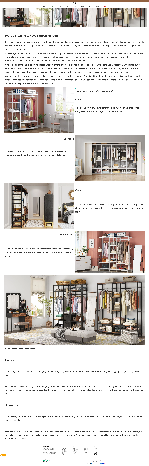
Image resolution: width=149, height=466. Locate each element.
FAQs (74, 453)
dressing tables (136, 205)
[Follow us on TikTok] (100, 461)
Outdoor (90, 6)
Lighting (68, 6)
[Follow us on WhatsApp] (87, 461)
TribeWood (95, 448)
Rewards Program (86, 448)
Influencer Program (86, 449)
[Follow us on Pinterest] (96, 461)
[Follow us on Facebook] (89, 461)
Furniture (44, 6)
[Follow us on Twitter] (92, 461)
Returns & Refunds (75, 450)
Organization (60, 6)
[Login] (98, 3)
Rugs (75, 6)
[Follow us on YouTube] (98, 461)
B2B (84, 451)
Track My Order (85, 452)
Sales (105, 6)
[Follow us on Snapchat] (105, 461)
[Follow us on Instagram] (94, 461)
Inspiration (63, 453)
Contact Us (74, 448)
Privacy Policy (75, 452)
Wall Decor (82, 6)
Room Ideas (63, 452)
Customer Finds (64, 449)
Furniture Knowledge (64, 451)
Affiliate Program (86, 450)
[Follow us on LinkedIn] (102, 461)
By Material (97, 6)
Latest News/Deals (64, 450)
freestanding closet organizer (25, 386)
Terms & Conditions (75, 451)
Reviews (63, 454)
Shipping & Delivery (75, 449)
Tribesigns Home (64, 448)
